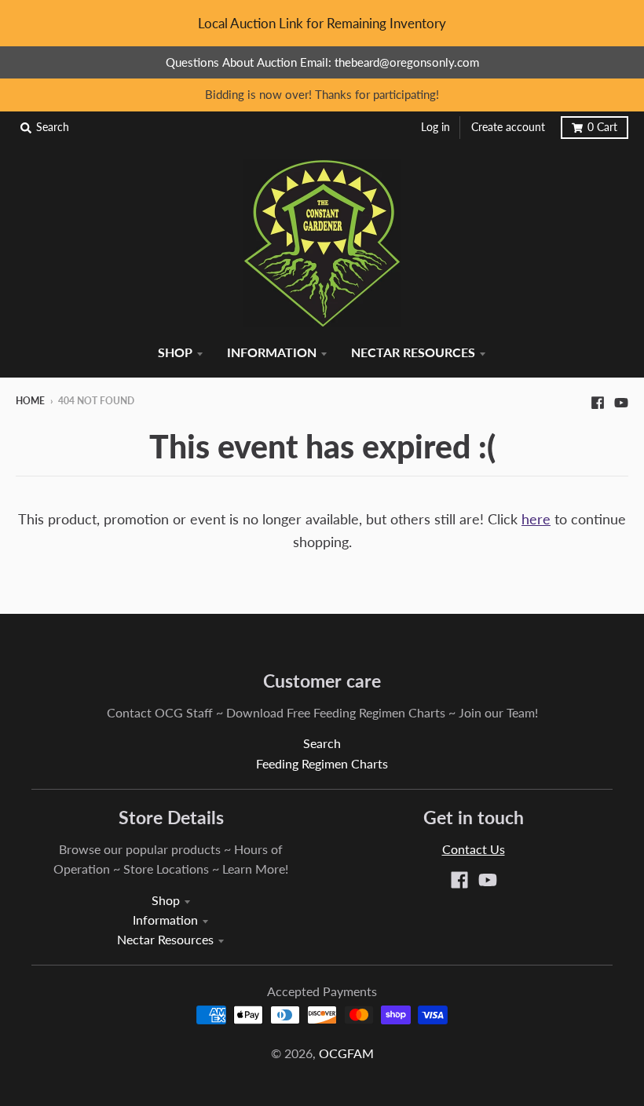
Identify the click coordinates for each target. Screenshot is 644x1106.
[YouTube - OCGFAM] (621, 400)
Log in (435, 127)
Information (165, 919)
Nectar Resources (165, 939)
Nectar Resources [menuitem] (413, 352)
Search (322, 743)
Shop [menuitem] (175, 352)
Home (30, 401)
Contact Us (473, 848)
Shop (166, 899)
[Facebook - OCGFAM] (598, 400)
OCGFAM (346, 1053)
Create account (508, 127)
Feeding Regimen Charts (322, 763)
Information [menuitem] (272, 352)
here (536, 518)
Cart (602, 127)
